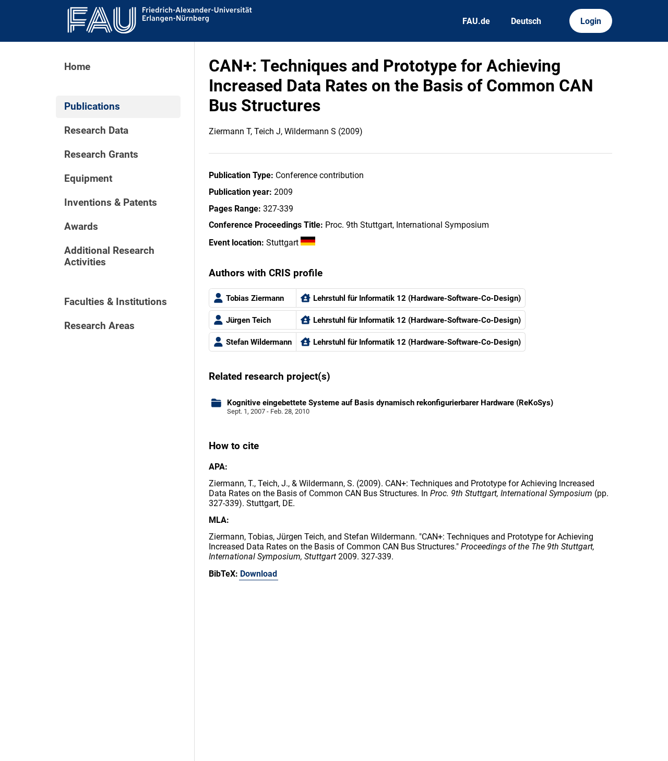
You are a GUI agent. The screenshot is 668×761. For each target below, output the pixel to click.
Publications (92, 106)
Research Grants (101, 154)
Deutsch (526, 21)
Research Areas (99, 326)
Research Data (96, 130)
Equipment (88, 178)
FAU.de (476, 21)
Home (77, 67)
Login (590, 21)
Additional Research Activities (109, 256)
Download (258, 574)
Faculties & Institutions (115, 302)
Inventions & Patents (110, 202)
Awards (81, 226)
